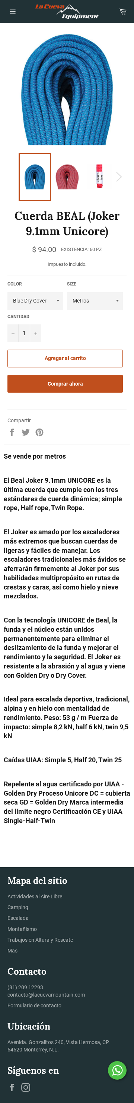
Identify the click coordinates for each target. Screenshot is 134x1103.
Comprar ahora (65, 384)
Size (71, 284)
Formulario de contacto (34, 1005)
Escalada (18, 918)
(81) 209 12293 (25, 987)
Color (14, 284)
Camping (17, 907)
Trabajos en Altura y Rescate (40, 940)
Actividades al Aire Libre (34, 896)
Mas (12, 951)
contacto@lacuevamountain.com (46, 995)
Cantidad (18, 316)
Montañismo (22, 929)
